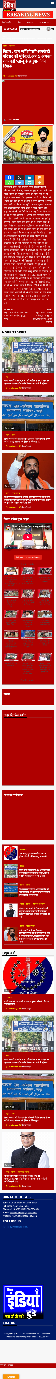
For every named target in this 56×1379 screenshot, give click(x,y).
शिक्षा (13, 463)
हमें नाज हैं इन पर (39, 932)
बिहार (19, 22)
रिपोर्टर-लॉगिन (7, 22)
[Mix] (39, 205)
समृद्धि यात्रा (16, 521)
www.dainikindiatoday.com (25, 1244)
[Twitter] (19, 211)
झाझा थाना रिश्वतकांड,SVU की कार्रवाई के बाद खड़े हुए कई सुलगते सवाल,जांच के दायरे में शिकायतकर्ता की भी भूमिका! (26, 410)
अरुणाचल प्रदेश (45, 22)
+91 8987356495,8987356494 (24, 1237)
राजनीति (12, 46)
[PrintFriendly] (29, 211)
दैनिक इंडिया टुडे (22, 76)
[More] (39, 211)
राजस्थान (23, 878)
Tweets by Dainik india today (15, 1255)
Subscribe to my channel (29, 585)
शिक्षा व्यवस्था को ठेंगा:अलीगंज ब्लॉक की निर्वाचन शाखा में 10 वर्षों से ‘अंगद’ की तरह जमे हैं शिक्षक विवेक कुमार (27, 468)
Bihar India (24, 1234)
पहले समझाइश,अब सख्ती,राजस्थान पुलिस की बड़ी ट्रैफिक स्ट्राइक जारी (33, 883)
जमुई (22, 932)
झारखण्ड (30, 22)
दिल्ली (28, 932)
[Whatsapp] (9, 211)
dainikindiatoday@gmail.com (23, 1241)
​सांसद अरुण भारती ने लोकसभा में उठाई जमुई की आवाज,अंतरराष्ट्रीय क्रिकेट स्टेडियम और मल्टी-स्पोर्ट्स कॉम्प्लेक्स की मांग (34, 940)
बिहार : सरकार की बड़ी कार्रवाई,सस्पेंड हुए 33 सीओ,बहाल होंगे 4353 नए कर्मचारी (42, 344)
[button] (31, 592)
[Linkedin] (29, 205)
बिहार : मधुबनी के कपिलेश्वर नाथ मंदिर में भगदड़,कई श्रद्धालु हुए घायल (16, 342)
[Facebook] (9, 205)
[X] (19, 205)
